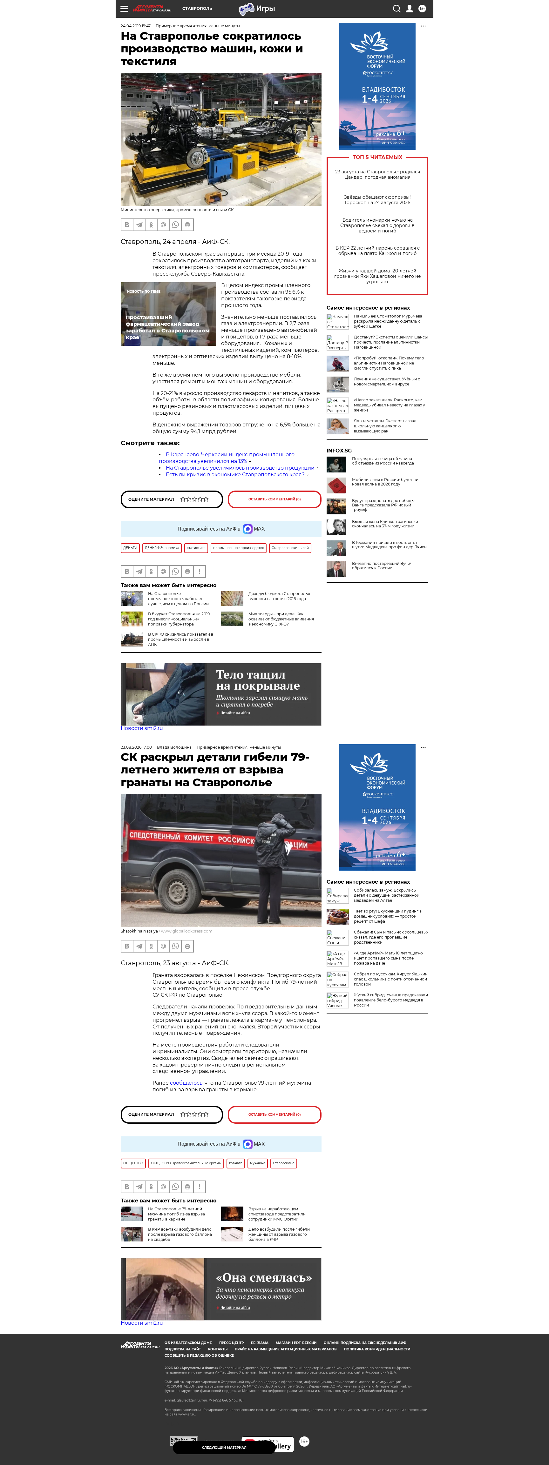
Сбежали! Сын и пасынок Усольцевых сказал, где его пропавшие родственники (391, 937)
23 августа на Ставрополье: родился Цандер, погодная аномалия (377, 174)
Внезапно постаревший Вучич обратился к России (382, 565)
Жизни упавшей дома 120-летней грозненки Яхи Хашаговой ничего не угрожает (377, 276)
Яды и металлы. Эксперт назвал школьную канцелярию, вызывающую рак (385, 425)
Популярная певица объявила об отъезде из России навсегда (383, 461)
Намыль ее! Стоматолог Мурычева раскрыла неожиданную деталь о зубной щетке (388, 321)
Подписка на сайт (183, 1349)
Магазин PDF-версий (296, 1343)
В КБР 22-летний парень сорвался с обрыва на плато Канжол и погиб (378, 250)
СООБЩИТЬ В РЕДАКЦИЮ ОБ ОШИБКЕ (199, 1356)
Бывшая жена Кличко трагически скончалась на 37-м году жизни (385, 523)
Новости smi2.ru (142, 728)
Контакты (217, 1349)
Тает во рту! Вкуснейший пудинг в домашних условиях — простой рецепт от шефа (388, 916)
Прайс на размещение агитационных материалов (286, 1349)
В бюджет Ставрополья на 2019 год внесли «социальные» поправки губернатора (179, 619)
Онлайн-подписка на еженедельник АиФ (365, 1343)
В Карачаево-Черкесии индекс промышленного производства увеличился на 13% (227, 458)
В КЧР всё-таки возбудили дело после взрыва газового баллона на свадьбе (180, 1234)
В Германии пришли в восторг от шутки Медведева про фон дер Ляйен (389, 544)
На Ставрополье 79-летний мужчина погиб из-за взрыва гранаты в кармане (176, 1214)
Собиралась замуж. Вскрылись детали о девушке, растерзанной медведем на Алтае (386, 895)
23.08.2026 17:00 (136, 747)
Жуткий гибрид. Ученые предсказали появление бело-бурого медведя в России (391, 1000)
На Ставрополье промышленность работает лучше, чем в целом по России (178, 598)
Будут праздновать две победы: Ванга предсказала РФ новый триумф (383, 505)
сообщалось (186, 1083)
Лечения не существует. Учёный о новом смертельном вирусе (387, 381)
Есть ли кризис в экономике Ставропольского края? (235, 475)
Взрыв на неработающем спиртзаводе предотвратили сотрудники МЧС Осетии (277, 1214)
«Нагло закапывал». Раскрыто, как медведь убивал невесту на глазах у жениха (389, 405)
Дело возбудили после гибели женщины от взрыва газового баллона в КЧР (279, 1234)
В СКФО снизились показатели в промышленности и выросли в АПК (180, 639)
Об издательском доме (188, 1343)
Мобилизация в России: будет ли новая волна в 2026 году (385, 482)
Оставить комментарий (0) (274, 499)
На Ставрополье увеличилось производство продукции (240, 468)
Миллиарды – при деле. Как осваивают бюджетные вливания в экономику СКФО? (281, 619)
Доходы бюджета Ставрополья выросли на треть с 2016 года (279, 596)
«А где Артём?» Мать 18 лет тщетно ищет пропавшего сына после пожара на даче (388, 958)
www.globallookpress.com (187, 931)
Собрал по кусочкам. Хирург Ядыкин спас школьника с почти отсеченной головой (391, 979)
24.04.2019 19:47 (136, 25)
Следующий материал (224, 1448)
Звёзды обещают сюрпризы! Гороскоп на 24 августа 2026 (377, 200)
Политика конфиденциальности (377, 1349)
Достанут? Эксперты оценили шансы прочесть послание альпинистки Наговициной (391, 342)
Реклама (259, 1343)
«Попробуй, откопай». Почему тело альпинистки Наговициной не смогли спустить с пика (389, 363)
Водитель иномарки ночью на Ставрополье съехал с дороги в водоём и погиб (377, 225)
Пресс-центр (231, 1343)
